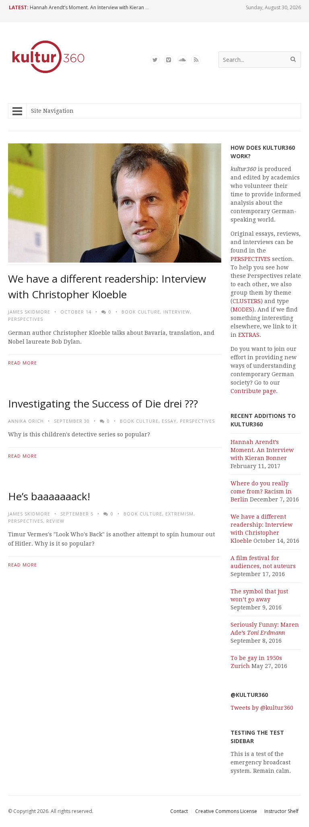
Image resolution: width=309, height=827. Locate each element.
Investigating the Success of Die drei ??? (103, 403)
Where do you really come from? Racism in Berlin (261, 491)
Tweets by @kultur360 (262, 708)
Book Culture (141, 312)
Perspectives (25, 319)
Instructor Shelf (281, 811)
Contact (179, 811)
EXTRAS (249, 335)
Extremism (179, 514)
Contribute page (253, 391)
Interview (176, 312)
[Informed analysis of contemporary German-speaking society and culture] (48, 74)
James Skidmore (29, 312)
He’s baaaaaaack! (49, 496)
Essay (169, 421)
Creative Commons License (226, 811)
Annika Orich (26, 421)
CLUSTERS (247, 301)
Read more (22, 363)
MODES (242, 309)
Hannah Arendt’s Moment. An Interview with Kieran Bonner (96, 7)
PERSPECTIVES (250, 259)
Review (55, 521)
